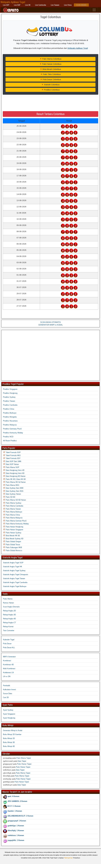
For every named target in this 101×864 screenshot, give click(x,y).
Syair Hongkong (9, 718)
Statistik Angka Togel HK (12, 567)
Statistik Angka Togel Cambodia (15, 582)
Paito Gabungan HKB (13, 547)
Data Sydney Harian (13, 494)
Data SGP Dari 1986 (13, 461)
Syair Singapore (9, 714)
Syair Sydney (8, 710)
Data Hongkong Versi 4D (14, 470)
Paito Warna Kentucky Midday (17, 524)
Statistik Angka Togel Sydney (14, 571)
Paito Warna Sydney (13, 503)
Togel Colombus (50, 17)
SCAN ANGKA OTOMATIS (50, 322)
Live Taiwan (55, 5)
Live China (68, 5)
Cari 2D (6, 697)
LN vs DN (6, 676)
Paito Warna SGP (12, 467)
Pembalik (6, 686)
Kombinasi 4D (8, 665)
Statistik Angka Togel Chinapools (15, 575)
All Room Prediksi (10, 441)
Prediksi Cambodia (10, 405)
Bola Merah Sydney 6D (14, 539)
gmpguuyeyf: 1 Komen (17, 821)
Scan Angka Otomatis (11, 607)
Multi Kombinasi (9, 669)
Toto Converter (8, 630)
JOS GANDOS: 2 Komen (17, 801)
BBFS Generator (9, 657)
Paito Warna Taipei (23, 758)
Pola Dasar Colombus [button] (51, 79)
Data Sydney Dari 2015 (14, 491)
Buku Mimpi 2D (9, 738)
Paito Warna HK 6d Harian (15, 482)
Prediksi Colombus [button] (52, 90)
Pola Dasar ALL (9, 648)
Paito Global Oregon (13, 542)
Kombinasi (7, 661)
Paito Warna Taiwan (13, 509)
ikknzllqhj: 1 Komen (16, 831)
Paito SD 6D (10, 497)
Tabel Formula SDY (13, 458)
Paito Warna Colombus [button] (51, 59)
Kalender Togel (8, 640)
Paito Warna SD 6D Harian (15, 500)
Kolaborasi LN (8, 672)
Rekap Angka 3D (9, 615)
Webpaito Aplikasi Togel (13, 2)
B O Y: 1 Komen (14, 806)
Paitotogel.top (68, 858)
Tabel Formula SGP (13, 452)
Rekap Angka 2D (9, 611)
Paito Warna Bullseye (13, 512)
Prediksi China (8, 409)
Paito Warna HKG (12, 485)
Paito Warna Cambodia (14, 506)
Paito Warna (7, 599)
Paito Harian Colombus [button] (51, 64)
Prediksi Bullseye (9, 413)
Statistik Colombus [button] (52, 85)
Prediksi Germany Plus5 (12, 429)
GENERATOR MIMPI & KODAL (50, 325)
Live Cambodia (40, 5)
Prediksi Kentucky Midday (13, 433)
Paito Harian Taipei (24, 764)
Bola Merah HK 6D (12, 536)
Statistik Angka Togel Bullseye (14, 586)
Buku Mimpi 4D (9, 746)
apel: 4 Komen (13, 796)
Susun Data (7, 693)
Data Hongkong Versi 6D (14, 473)
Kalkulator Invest (9, 690)
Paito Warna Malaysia (13, 518)
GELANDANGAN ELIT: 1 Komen (20, 816)
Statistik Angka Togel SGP (13, 563)
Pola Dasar (7, 644)
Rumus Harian (8, 603)
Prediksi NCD (8, 437)
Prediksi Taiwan (9, 401)
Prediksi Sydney (9, 397)
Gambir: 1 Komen (15, 811)
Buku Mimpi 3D (9, 742)
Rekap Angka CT (9, 623)
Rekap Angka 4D (9, 619)
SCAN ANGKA (81, 5)
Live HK (27, 5)
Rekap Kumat (8, 627)
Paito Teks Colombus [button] (51, 74)
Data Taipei (22, 761)
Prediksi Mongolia (10, 417)
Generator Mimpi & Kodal (12, 730)
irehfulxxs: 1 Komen (16, 835)
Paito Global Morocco (13, 550)
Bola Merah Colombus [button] (51, 69)
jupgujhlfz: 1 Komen (16, 840)
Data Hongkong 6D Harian (15, 476)
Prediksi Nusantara (10, 421)
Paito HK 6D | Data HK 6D (15, 479)
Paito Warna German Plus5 (15, 521)
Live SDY (6, 5)
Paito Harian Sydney (13, 533)
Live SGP (17, 5)
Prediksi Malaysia (10, 425)
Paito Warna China (12, 515)
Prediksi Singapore (10, 389)
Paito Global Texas (12, 545)
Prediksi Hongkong (10, 393)
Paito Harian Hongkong (14, 527)
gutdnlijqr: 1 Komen (16, 826)
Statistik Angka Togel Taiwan (14, 578)
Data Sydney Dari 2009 (14, 488)
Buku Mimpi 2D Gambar (12, 734)
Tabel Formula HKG (13, 455)
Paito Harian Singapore (14, 530)
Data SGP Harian (12, 464)
